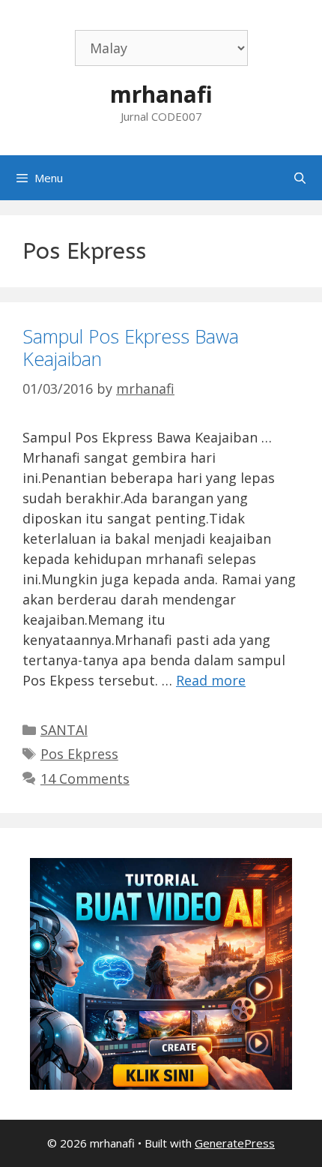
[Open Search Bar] (300, 177)
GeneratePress (235, 1143)
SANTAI (64, 730)
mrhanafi (161, 94)
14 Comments (85, 779)
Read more (211, 680)
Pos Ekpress (79, 754)
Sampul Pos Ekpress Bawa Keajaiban (130, 347)
